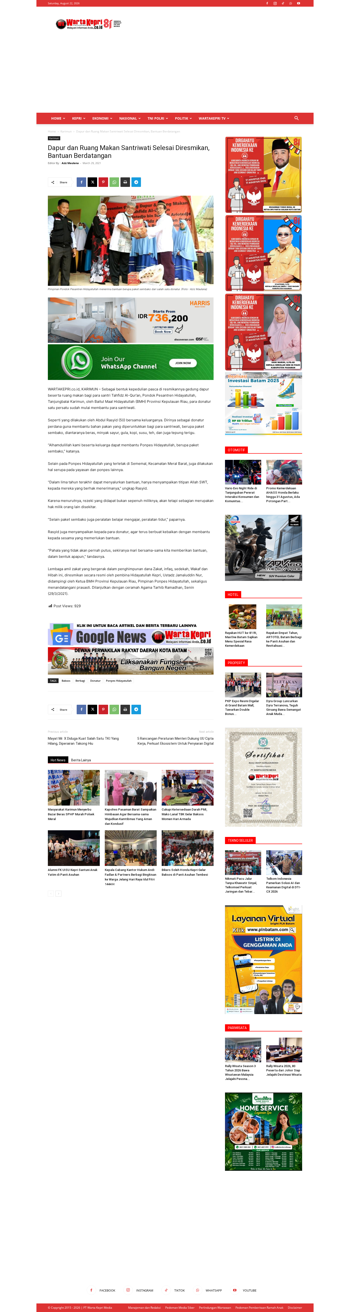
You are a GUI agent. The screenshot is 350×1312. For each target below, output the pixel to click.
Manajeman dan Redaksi (144, 1308)
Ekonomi (100, 118)
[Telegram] (136, 182)
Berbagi (80, 680)
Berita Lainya (81, 760)
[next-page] (58, 894)
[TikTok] (282, 3)
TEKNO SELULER (240, 840)
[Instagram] (275, 3)
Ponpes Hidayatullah (119, 680)
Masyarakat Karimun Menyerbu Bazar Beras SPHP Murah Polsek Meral (71, 814)
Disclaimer (295, 1308)
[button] (296, 119)
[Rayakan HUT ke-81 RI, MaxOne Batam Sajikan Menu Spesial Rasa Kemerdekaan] (243, 616)
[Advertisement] (215, 24)
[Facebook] (267, 3)
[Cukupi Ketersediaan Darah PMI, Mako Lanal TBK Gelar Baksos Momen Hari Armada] (188, 788)
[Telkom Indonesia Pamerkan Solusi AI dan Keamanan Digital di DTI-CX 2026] (284, 862)
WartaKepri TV (212, 118)
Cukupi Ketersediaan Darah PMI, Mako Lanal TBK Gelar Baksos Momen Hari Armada (184, 814)
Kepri (77, 118)
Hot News (58, 760)
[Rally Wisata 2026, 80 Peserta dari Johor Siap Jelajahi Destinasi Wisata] (284, 1050)
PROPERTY (236, 663)
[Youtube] (298, 3)
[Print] (125, 182)
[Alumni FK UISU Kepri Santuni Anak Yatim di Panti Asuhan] (74, 848)
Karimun (66, 131)
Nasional (128, 118)
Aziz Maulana (70, 163)
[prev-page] (51, 894)
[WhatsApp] (290, 3)
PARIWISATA (237, 1028)
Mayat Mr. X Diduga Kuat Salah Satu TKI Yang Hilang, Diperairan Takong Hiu (83, 741)
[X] (92, 182)
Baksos (66, 680)
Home (56, 118)
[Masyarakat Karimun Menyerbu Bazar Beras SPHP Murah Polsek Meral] (74, 788)
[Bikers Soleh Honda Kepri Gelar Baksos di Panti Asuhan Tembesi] (188, 848)
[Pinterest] (103, 182)
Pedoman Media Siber (180, 1308)
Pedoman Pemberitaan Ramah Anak (259, 1308)
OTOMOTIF (236, 450)
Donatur (95, 680)
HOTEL (233, 595)
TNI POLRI (156, 118)
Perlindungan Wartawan (215, 1308)
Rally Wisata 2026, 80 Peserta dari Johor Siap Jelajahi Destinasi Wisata (283, 1070)
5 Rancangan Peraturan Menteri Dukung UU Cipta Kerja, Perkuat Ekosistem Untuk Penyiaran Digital (175, 741)
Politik (181, 118)
